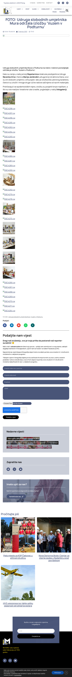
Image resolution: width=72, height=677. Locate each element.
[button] (67, 10)
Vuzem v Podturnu (37, 317)
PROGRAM (62, 12)
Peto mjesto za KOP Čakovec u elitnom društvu (18, 556)
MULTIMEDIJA (58, 9)
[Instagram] (63, 3)
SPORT (27, 9)
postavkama (17, 675)
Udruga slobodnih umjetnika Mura (19, 317)
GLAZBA (34, 9)
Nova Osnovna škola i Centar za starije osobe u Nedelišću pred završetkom (54, 558)
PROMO (54, 12)
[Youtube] (67, 3)
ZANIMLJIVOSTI (45, 9)
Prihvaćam (57, 672)
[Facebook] (59, 3)
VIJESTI (19, 9)
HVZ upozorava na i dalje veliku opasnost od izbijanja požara (18, 604)
